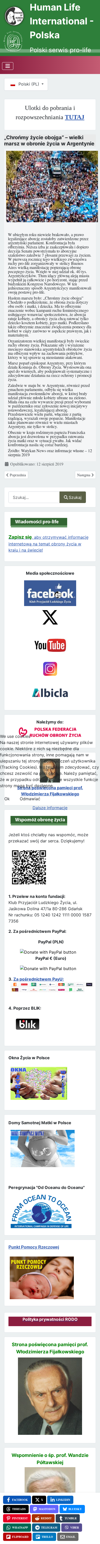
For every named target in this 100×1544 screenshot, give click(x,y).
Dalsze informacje (50, 807)
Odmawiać (30, 798)
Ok (7, 798)
